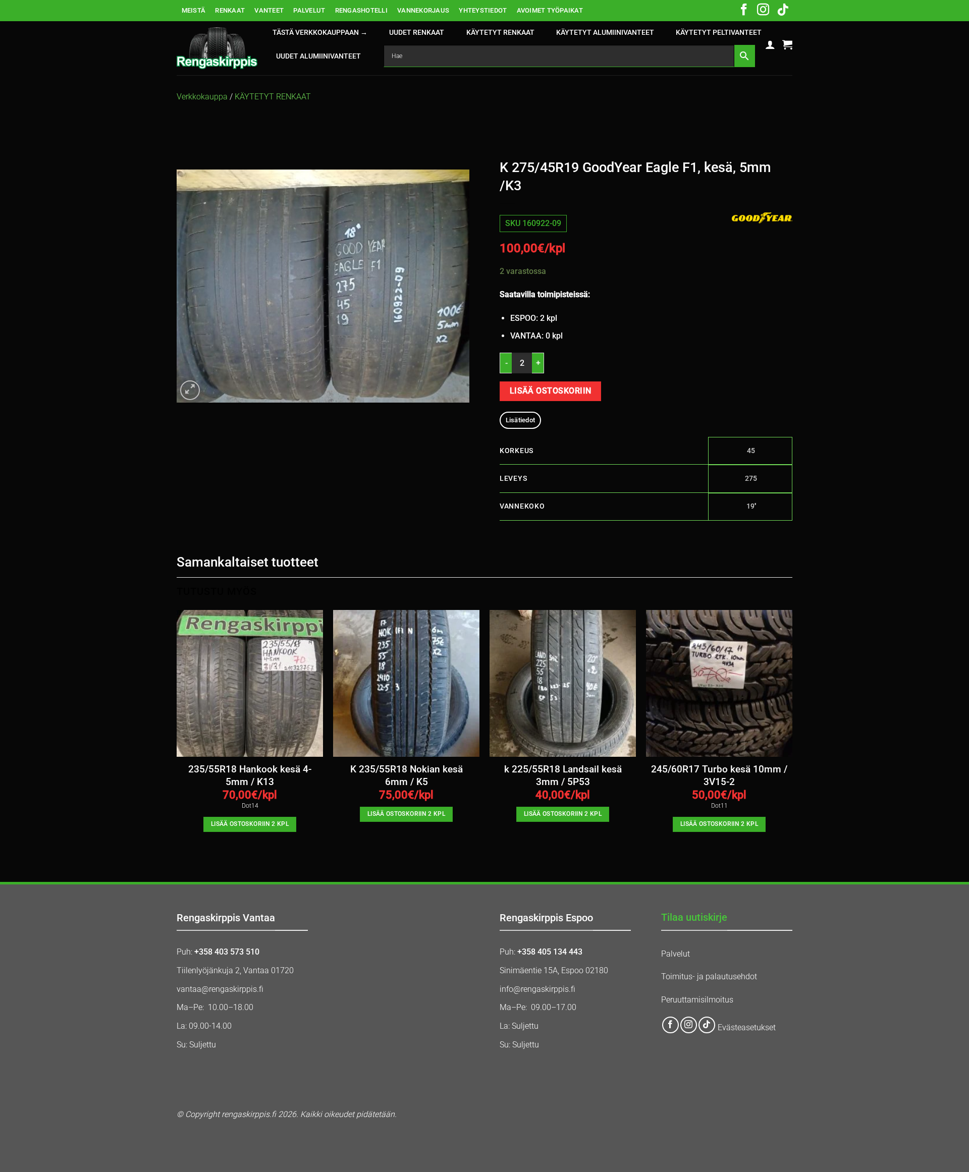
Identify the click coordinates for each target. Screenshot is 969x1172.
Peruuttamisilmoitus (697, 999)
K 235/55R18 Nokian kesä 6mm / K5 (406, 775)
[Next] (791, 730)
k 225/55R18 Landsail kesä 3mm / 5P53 (563, 775)
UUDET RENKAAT (416, 32)
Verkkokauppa (202, 96)
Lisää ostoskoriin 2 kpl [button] (250, 823)
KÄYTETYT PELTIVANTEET (719, 32)
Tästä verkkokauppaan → (320, 32)
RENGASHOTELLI (361, 10)
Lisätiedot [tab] (520, 420)
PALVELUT (309, 10)
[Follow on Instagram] (763, 10)
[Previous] (177, 730)
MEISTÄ (194, 10)
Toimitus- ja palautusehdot (709, 976)
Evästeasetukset (747, 1028)
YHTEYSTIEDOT (483, 10)
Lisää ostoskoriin (550, 391)
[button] (770, 44)
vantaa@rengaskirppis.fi (220, 989)
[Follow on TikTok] (783, 10)
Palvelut (675, 954)
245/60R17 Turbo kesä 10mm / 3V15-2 (719, 775)
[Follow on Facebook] (744, 10)
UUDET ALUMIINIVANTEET (318, 56)
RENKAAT (230, 10)
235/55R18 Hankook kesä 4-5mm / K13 (249, 775)
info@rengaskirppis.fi (537, 989)
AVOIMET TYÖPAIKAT (550, 10)
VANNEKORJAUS (423, 10)
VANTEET (269, 10)
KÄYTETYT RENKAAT (500, 32)
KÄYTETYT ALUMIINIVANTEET (605, 32)
